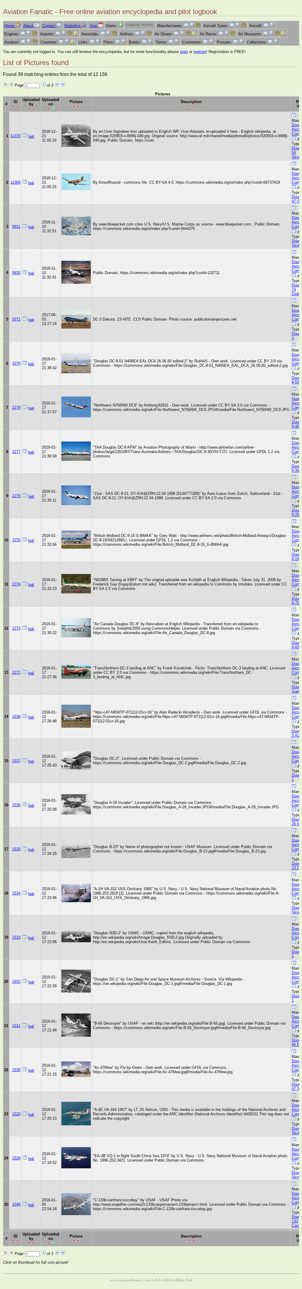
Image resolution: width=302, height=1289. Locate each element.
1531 (16, 1025)
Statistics (73, 26)
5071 (16, 319)
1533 (16, 937)
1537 (16, 761)
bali (31, 136)
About (29, 26)
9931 (16, 226)
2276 (16, 496)
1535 (16, 849)
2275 (16, 540)
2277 (16, 451)
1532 (16, 981)
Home (10, 26)
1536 (16, 805)
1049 (16, 1204)
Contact (49, 26)
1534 (16, 893)
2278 (16, 407)
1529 (16, 1114)
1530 (16, 1070)
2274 (16, 584)
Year (93, 26)
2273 (16, 628)
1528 (16, 1158)
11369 (15, 182)
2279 (16, 363)
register (199, 51)
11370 (15, 136)
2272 (16, 672)
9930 (16, 273)
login (184, 51)
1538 (16, 716)
